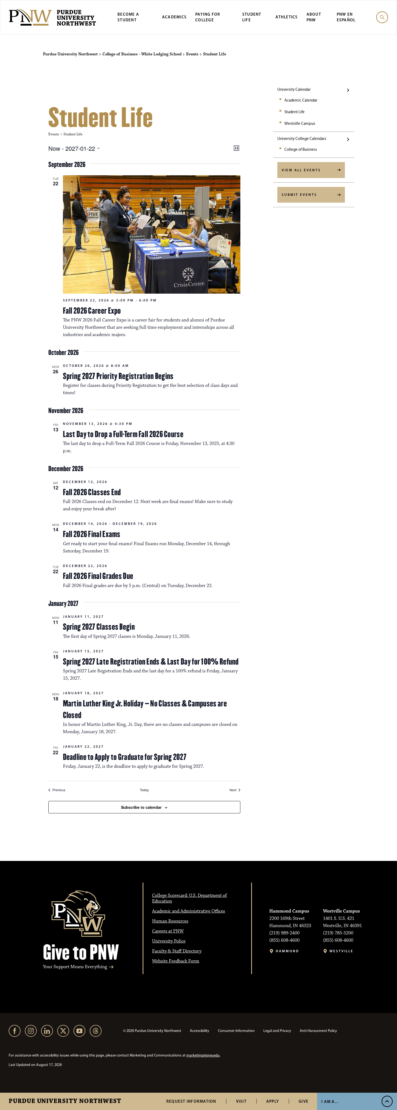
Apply (272, 1101)
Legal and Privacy (277, 1030)
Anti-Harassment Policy (318, 1030)
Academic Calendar (300, 100)
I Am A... (330, 1101)
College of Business (300, 149)
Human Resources (170, 921)
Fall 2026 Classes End (92, 492)
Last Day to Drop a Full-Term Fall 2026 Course (123, 434)
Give (303, 1101)
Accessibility (199, 1030)
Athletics (286, 16)
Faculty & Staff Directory (176, 951)
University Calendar (294, 89)
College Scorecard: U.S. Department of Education (189, 898)
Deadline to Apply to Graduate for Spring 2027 (125, 757)
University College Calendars (301, 138)
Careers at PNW (168, 931)
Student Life (251, 17)
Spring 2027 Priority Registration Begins (118, 376)
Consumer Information (236, 1030)
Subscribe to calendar (141, 807)
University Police (169, 941)
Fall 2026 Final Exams (91, 534)
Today (144, 790)
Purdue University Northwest (65, 1101)
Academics (174, 16)
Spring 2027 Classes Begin (99, 627)
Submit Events (299, 194)
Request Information (191, 1101)
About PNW (314, 17)
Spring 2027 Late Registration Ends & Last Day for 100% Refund (151, 661)
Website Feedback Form (175, 961)
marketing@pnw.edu (203, 1055)
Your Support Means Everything (75, 967)
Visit (241, 1101)
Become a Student (128, 17)
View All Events (301, 170)
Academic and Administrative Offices (188, 911)
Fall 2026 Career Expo (92, 311)
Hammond (287, 951)
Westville (341, 951)
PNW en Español (346, 17)
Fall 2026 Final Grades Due (98, 576)
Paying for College (207, 17)
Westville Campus (299, 123)
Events (53, 134)
